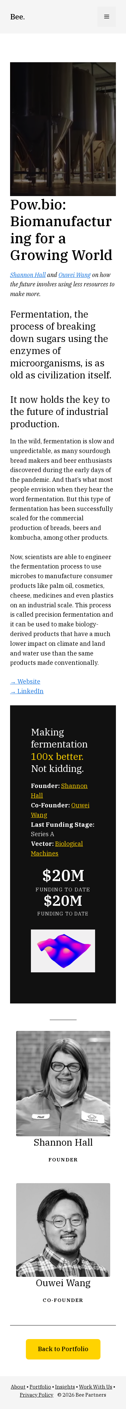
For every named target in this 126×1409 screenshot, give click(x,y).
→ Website (25, 681)
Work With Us (95, 1387)
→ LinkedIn (27, 691)
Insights (65, 1387)
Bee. (17, 16)
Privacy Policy (36, 1395)
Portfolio (40, 1387)
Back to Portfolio (63, 1349)
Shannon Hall (28, 275)
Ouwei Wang (74, 275)
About (18, 1387)
